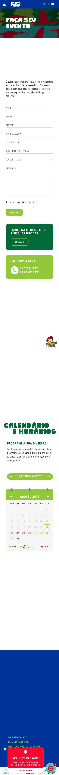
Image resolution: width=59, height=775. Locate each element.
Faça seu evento (17, 737)
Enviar (14, 212)
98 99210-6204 (29, 271)
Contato (19, 242)
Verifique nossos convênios (25, 747)
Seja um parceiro (18, 742)
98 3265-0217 (29, 268)
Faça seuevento (6, 772)
